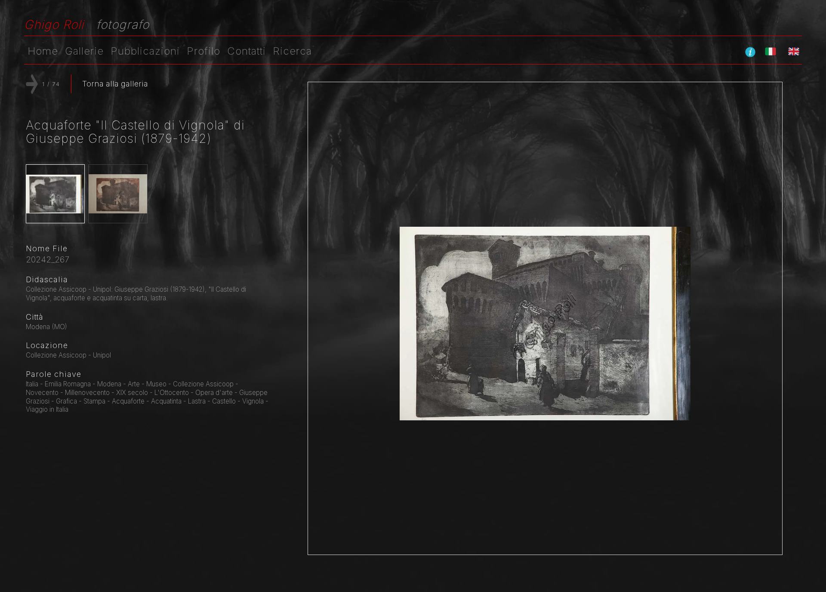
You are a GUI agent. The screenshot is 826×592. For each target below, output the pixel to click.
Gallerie (84, 51)
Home (43, 51)
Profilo (203, 51)
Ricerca (292, 51)
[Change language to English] (794, 51)
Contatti (246, 51)
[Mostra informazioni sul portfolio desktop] (750, 51)
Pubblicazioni (145, 51)
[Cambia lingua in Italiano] (770, 51)
